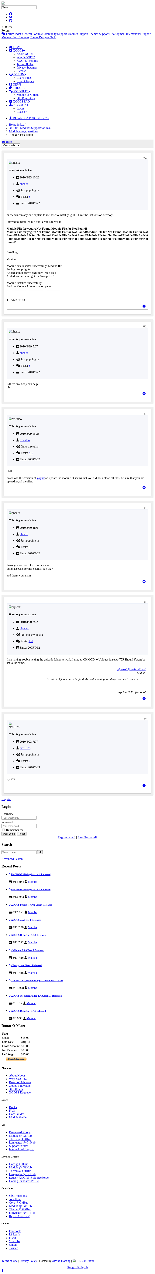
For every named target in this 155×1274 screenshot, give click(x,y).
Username (8, 814)
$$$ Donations (18, 1195)
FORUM (19, 74)
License (21, 71)
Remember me (14, 830)
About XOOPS (26, 54)
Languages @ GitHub (22, 1142)
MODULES (21, 91)
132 (31, 641)
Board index (16, 124)
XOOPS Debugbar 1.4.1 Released (28, 935)
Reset (22, 833)
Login (20, 108)
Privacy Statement (27, 67)
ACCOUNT (21, 104)
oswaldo (25, 440)
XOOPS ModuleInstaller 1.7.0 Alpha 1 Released (36, 995)
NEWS (17, 84)
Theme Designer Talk (43, 37)
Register (21, 111)
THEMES (18, 88)
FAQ (12, 1110)
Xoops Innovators (19, 1085)
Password (7, 822)
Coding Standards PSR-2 (24, 1181)
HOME (17, 47)
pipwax (24, 628)
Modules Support (77, 33)
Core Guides (16, 1114)
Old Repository (26, 98)
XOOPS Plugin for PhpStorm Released (31, 904)
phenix (24, 183)
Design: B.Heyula (77, 1267)
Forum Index (13, 33)
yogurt (41, 478)
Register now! (66, 837)
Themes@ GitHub (20, 1139)
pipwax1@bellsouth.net (131, 669)
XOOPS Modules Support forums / (30, 128)
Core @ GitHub (18, 1164)
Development (117, 33)
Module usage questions (23, 131)
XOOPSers (16, 1089)
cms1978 (25, 748)
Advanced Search (12, 858)
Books (13, 1107)
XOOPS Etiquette (20, 1092)
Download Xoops (19, 1132)
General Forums (32, 33)
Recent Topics (25, 81)
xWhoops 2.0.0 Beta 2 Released (27, 950)
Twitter (13, 1248)
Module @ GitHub (28, 94)
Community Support (54, 33)
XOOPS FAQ (21, 101)
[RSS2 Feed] (84, 1260)
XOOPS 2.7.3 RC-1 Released (26, 919)
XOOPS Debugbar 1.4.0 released (28, 1010)
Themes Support (98, 33)
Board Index (24, 77)
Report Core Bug (19, 1216)
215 (31, 453)
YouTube (14, 1241)
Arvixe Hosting (61, 1260)
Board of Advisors (20, 1082)
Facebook (15, 1231)
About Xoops (17, 1075)
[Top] (144, 306)
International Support (138, 33)
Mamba (32, 881)
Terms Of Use (25, 64)
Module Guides (18, 1117)
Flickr (12, 1237)
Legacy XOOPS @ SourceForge (29, 1177)
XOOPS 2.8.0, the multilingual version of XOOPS (37, 980)
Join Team (15, 1199)
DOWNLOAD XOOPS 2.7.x (30, 118)
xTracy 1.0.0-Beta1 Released (26, 965)
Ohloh (13, 1244)
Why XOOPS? (26, 57)
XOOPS (17, 50)
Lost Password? (87, 837)
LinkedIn (14, 1234)
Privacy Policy (28, 1260)
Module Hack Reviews (15, 37)
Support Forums (18, 1145)
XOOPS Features (27, 60)
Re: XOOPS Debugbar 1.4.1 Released (30, 874)
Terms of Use (10, 1260)
